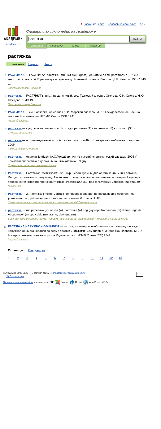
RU (141, 24)
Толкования (36, 45)
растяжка (15, 95)
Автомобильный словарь (23, 149)
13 (120, 258)
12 (111, 258)
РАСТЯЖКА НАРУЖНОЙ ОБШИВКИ (33, 226)
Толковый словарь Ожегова (24, 104)
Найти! (137, 39)
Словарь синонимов (20, 132)
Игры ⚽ (95, 45)
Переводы (56, 45)
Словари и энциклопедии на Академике (61, 31)
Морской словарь (18, 120)
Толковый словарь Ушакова (24, 88)
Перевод (34, 64)
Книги (75, 45)
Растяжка (15, 173)
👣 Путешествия (15, 276)
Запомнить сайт (94, 24)
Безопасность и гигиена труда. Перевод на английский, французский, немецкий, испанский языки (68, 218)
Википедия (14, 186)
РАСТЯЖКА (16, 74)
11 (101, 258)
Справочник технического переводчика (32, 165)
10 (92, 258)
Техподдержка (57, 273)
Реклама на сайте (76, 273)
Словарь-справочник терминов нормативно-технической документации (52, 202)
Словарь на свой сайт (122, 24)
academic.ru (13, 44)
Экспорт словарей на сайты (18, 282)
